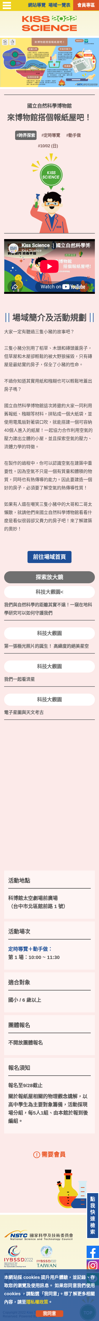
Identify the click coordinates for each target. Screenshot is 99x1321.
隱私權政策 (37, 1302)
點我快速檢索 (92, 1215)
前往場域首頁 (49, 557)
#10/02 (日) (48, 145)
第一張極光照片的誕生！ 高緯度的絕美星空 (46, 646)
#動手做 (73, 135)
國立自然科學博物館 (49, 106)
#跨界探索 (25, 135)
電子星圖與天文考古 (24, 712)
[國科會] (38, 1242)
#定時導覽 (51, 135)
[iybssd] (18, 1257)
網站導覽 (37, 5)
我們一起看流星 (19, 679)
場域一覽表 (59, 5)
